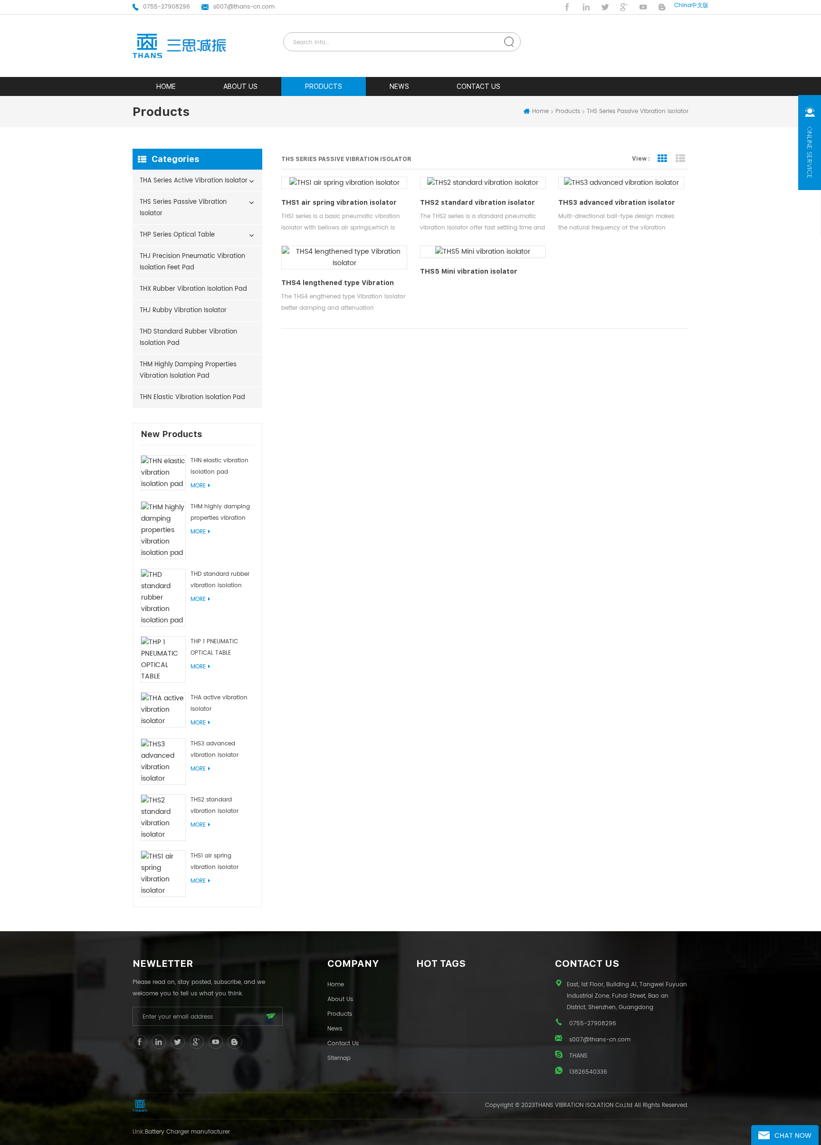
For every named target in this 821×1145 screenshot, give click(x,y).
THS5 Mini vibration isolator (468, 271)
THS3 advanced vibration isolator (215, 749)
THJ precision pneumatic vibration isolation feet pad (192, 262)
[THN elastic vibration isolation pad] (163, 473)
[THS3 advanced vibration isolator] (163, 761)
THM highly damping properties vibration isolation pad (188, 370)
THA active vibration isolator (219, 703)
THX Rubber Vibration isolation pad (193, 289)
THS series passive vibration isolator (183, 208)
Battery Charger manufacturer (187, 1131)
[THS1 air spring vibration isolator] (163, 874)
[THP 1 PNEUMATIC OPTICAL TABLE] (163, 659)
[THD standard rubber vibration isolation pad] (163, 597)
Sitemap (339, 1058)
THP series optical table (177, 235)
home (166, 86)
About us (240, 86)
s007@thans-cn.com (244, 6)
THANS (578, 1055)
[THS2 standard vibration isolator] (163, 817)
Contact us (478, 86)
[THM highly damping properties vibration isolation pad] (163, 530)
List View (680, 159)
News (399, 86)
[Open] (809, 142)
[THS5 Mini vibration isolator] (483, 252)
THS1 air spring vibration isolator (215, 861)
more (198, 485)
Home (540, 111)
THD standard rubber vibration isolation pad (188, 337)
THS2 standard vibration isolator (215, 805)
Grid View (662, 159)
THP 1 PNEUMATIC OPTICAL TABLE (214, 647)
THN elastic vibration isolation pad (192, 397)
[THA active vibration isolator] (163, 710)
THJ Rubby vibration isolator (183, 310)
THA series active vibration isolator (194, 181)
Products (323, 86)
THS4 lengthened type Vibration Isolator (337, 283)
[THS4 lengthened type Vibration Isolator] (344, 257)
